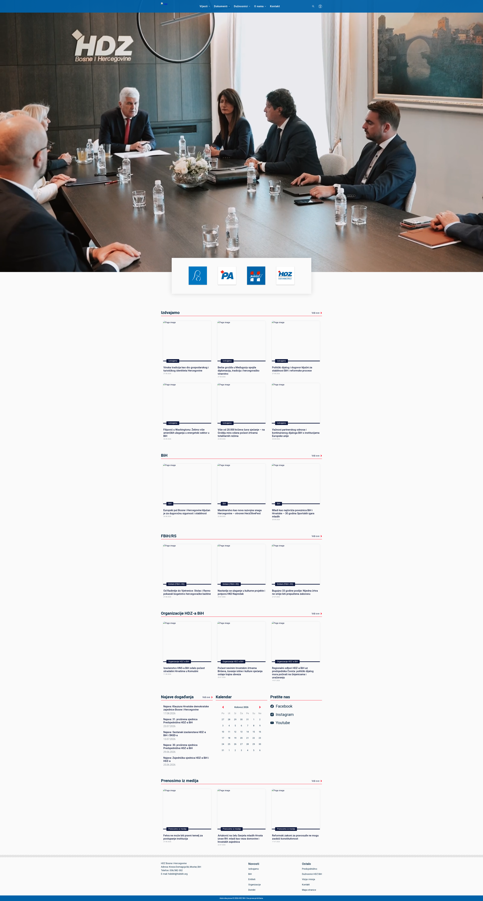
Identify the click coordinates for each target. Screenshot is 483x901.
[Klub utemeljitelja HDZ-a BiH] (285, 276)
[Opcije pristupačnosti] (320, 6)
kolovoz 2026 (241, 707)
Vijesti (204, 6)
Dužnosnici (241, 6)
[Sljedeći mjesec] (260, 707)
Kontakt (275, 6)
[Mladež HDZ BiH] (256, 276)
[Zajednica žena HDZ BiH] (198, 276)
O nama (259, 6)
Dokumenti (221, 6)
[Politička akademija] (227, 276)
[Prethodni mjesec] (223, 707)
